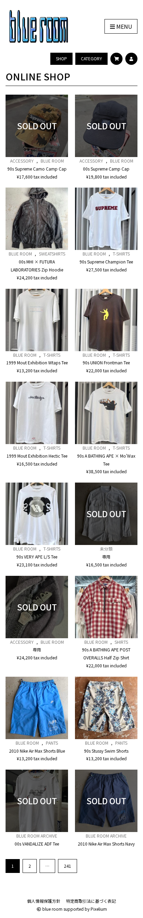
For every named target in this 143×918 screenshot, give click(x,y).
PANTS (52, 743)
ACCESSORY (22, 161)
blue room (51, 909)
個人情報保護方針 (43, 901)
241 (67, 866)
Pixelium (99, 909)
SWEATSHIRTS (52, 254)
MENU (123, 26)
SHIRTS (121, 642)
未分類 (106, 549)
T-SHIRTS (121, 254)
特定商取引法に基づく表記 (91, 901)
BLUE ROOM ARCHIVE (36, 836)
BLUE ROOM (52, 161)
